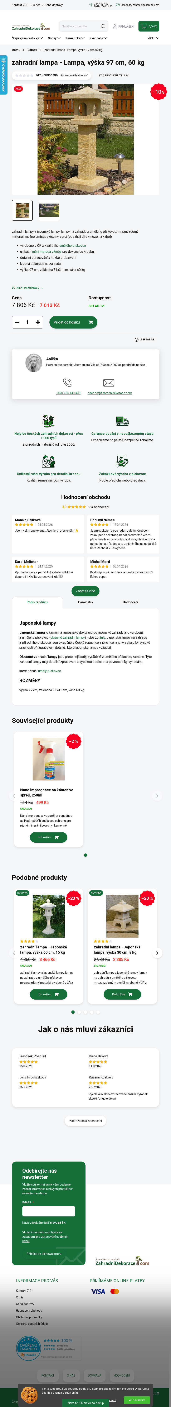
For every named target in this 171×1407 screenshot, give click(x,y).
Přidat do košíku (67, 322)
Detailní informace (25, 287)
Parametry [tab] (85, 602)
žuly (102, 638)
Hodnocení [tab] (130, 602)
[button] (85, 855)
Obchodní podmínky (29, 1317)
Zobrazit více (85, 591)
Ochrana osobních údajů (32, 1323)
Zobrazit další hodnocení (85, 1121)
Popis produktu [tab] (37, 602)
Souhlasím (139, 1400)
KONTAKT (47, 1375)
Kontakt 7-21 (20, 5)
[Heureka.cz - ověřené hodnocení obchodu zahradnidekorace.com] (49, 1348)
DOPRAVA (94, 1375)
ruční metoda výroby (47, 252)
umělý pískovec (49, 671)
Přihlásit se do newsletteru (44, 1253)
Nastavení (109, 1400)
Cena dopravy (54, 5)
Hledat (103, 26)
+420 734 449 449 (68, 393)
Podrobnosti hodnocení (74, 75)
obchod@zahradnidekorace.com (110, 393)
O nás (36, 5)
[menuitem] (28, 38)
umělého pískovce (72, 246)
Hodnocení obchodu (85, 497)
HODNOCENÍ (122, 1375)
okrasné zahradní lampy (67, 638)
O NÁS (71, 1375)
